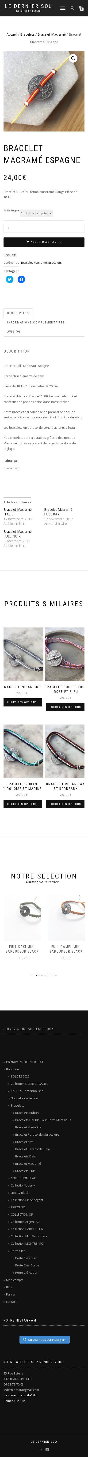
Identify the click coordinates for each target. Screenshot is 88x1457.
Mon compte (15, 1280)
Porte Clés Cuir (25, 1258)
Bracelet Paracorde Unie (32, 1149)
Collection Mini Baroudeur (29, 1236)
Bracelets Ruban (27, 1113)
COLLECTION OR (22, 1214)
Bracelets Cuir (25, 1171)
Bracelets (27, 34)
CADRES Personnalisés (27, 1091)
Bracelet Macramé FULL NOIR (18, 533)
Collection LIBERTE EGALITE (29, 1083)
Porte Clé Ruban (26, 1272)
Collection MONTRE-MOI (27, 1243)
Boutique (12, 1069)
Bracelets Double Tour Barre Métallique (43, 1120)
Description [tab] (18, 313)
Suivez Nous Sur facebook (29, 1029)
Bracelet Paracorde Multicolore (37, 1134)
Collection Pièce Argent (27, 1200)
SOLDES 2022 (20, 1076)
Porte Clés (18, 1251)
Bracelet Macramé (52, 34)
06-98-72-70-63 (14, 1384)
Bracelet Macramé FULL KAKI (58, 511)
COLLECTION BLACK (24, 1178)
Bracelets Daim (26, 1156)
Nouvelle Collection (24, 1098)
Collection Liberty (23, 1185)
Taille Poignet (12, 211)
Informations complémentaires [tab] (36, 322)
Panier (10, 1294)
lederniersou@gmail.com (21, 1390)
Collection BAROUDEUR (27, 1229)
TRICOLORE (19, 1207)
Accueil (12, 34)
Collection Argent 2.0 (25, 1222)
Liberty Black (20, 1192)
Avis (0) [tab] (13, 331)
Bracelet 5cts (24, 1142)
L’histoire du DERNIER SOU (24, 1062)
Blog (9, 1287)
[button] (73, 58)
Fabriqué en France (28, 11)
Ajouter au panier (46, 242)
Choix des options (22, 702)
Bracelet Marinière (28, 1127)
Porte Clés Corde (27, 1265)
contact (11, 1301)
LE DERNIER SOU (29, 6)
